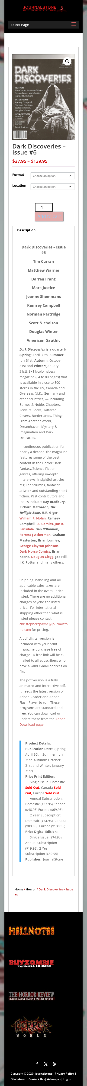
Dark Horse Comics (34, 551)
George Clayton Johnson (38, 546)
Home (19, 889)
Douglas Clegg (42, 556)
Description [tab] (26, 230)
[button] (67, 61)
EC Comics (44, 524)
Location (19, 185)
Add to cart (49, 216)
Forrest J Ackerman (35, 534)
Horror (31, 889)
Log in (67, 1079)
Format (18, 174)
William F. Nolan (32, 518)
